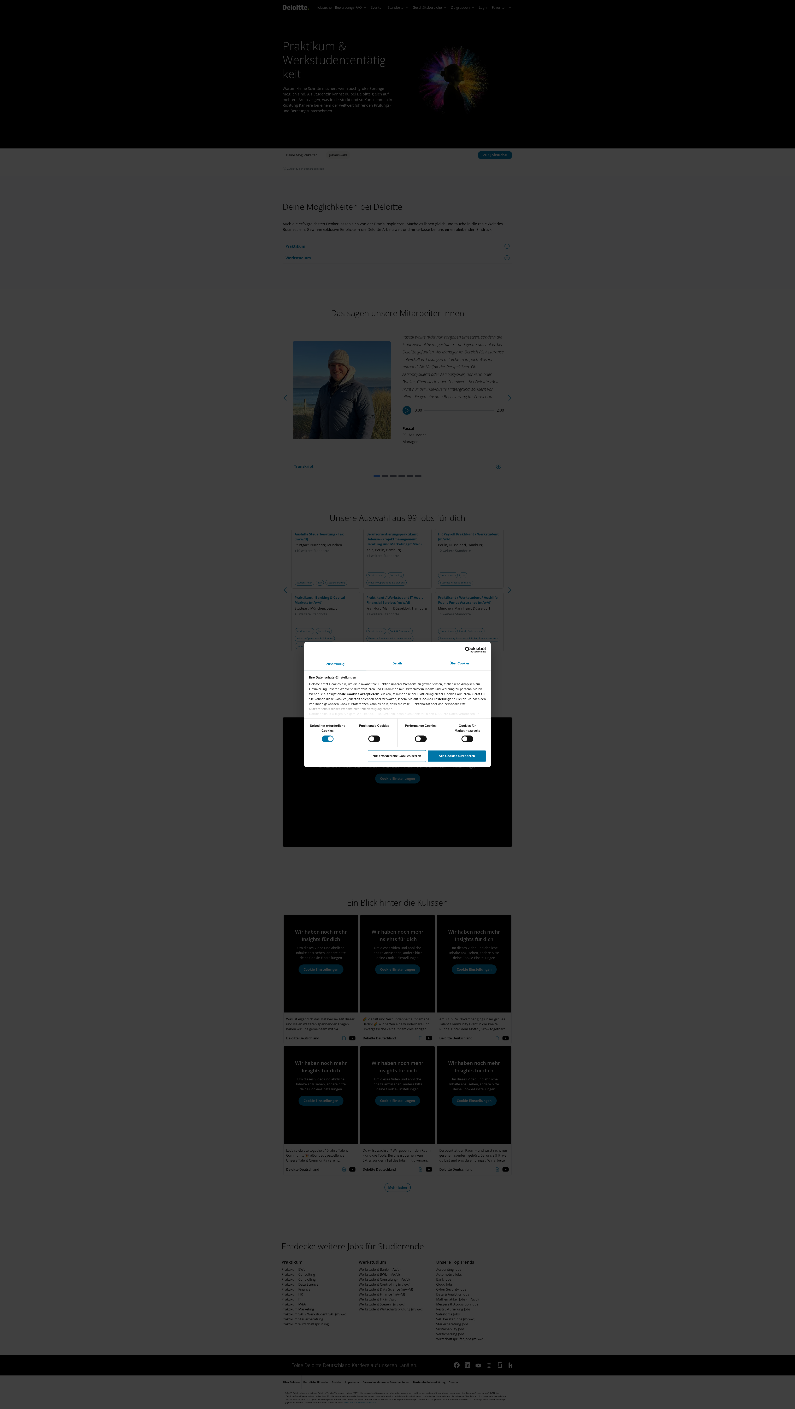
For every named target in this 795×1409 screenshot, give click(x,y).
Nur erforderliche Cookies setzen (397, 756)
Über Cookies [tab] (460, 663)
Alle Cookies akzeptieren (457, 756)
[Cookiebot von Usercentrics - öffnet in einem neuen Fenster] (468, 650)
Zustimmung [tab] (335, 664)
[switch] (374, 738)
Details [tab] (398, 663)
